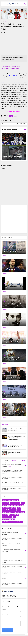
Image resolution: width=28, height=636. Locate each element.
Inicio (2, 21)
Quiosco (19, 510)
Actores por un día (7, 500)
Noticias (5, 21)
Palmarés (5, 510)
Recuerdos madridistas (19, 512)
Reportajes (5, 514)
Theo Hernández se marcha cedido (11, 66)
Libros (8, 505)
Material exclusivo (7, 507)
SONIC (14, 517)
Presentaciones (12, 510)
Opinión (19, 507)
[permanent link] (4, 32)
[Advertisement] (12, 44)
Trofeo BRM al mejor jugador (9, 521)
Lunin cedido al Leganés (8, 64)
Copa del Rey (15, 500)
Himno (22, 502)
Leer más (5, 255)
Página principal (6, 601)
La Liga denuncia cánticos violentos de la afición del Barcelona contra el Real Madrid (13, 142)
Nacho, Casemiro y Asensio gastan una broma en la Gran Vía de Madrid (13, 157)
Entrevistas (17, 502)
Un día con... (20, 521)
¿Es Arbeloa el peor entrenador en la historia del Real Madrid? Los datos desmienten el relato (16, 438)
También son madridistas (9, 519)
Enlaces (12, 502)
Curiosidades (6, 502)
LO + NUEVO (6, 424)
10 (4, 409)
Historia (4, 505)
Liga (12, 505)
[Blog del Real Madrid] (13, 4)
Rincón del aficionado (14, 514)
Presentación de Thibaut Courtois (10, 68)
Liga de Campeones (19, 505)
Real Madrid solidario (7, 512)
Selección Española (7, 517)
